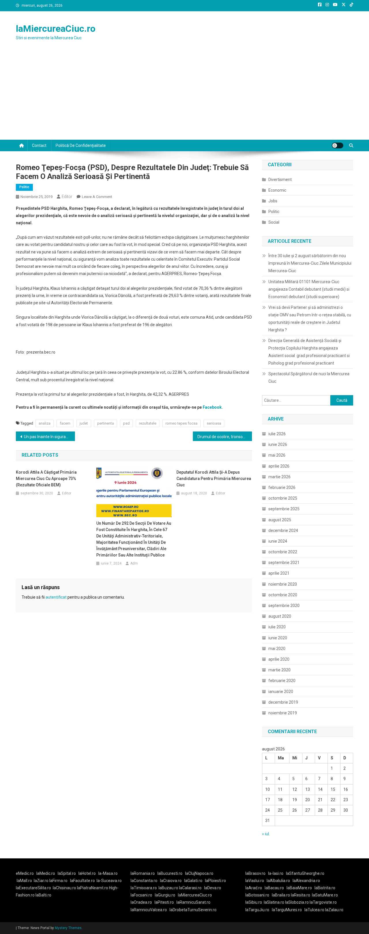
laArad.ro (253, 888)
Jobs (272, 201)
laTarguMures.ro (287, 909)
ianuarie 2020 (280, 691)
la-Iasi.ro (275, 873)
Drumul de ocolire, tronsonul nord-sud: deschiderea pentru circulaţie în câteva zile (224, 436)
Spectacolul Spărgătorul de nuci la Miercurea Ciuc (308, 377)
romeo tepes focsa (181, 423)
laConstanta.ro (144, 880)
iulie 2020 (277, 627)
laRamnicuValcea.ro (149, 909)
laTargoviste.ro (323, 902)
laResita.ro (300, 895)
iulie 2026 (277, 433)
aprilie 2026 (278, 466)
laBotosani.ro (257, 895)
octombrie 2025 (282, 498)
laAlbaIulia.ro (278, 880)
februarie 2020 (281, 680)
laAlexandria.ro (306, 880)
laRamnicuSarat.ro (193, 902)
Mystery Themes (68, 928)
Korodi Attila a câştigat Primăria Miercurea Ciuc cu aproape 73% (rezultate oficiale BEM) (46, 478)
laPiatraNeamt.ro (92, 888)
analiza (44, 423)
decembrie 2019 (283, 702)
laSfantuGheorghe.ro (305, 873)
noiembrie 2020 (282, 584)
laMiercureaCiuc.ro (55, 28)
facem (65, 423)
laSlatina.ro (274, 902)
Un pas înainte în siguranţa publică (49, 436)
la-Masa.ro (108, 873)
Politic (24, 187)
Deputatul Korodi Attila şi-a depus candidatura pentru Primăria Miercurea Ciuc (213, 478)
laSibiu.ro (253, 902)
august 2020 (279, 616)
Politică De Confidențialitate (81, 145)
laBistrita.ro (325, 888)
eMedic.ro (25, 873)
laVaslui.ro (256, 880)
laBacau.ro (274, 888)
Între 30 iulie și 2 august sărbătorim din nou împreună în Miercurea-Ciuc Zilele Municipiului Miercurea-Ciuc (309, 263)
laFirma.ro (58, 880)
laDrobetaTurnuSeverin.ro (193, 909)
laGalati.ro (193, 880)
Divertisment (280, 179)
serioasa (214, 423)
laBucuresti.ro (169, 873)
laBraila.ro (281, 895)
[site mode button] (337, 145)
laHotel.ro (87, 873)
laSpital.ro (67, 873)
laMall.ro (24, 880)
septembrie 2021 (284, 562)
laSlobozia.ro (297, 902)
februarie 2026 (281, 487)
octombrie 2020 (282, 595)
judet (84, 423)
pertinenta (105, 423)
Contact (39, 145)
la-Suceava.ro (109, 880)
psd (126, 423)
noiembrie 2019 (282, 713)
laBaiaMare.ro (299, 888)
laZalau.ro (334, 909)
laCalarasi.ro (190, 888)
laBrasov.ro (255, 873)
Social (273, 222)
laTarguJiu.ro (258, 909)
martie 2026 (279, 477)
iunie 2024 (277, 541)
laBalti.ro (43, 895)
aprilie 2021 (278, 573)
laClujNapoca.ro (199, 873)
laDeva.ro (212, 888)
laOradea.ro (141, 902)
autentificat (56, 597)
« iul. (266, 834)
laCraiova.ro (171, 880)
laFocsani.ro (141, 895)
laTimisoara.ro (144, 888)
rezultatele (147, 423)
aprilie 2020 (278, 659)
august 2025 (279, 520)
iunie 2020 (277, 638)
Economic (277, 190)
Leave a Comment (97, 197)
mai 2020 (276, 648)
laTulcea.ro (314, 909)
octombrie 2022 (282, 552)
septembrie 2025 (284, 509)
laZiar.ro (41, 880)
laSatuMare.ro (325, 895)
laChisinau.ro (64, 888)
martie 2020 (279, 670)
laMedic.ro (46, 873)
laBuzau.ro (169, 888)
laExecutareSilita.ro (33, 888)
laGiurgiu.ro (166, 895)
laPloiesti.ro (215, 880)
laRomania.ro (143, 873)
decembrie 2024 (283, 530)
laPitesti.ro (164, 902)
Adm (134, 563)
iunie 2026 (277, 444)
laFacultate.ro (82, 880)
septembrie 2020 (284, 605)
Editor (67, 196)
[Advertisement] (184, 96)
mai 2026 (276, 455)
